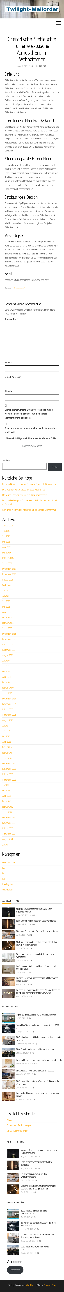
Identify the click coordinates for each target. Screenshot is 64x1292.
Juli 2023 (5, 725)
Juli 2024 (5, 660)
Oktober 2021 (7, 828)
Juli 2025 (5, 595)
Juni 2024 (6, 666)
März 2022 (6, 801)
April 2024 (6, 676)
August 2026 (7, 525)
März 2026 (6, 552)
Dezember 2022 (9, 763)
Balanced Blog (50, 1285)
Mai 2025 (6, 606)
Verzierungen (7, 889)
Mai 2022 (6, 790)
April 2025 (6, 612)
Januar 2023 (7, 758)
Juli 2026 (5, 530)
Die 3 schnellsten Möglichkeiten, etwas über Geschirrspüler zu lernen (37, 1236)
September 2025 (9, 584)
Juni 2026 (6, 536)
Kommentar (11, 319)
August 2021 (7, 839)
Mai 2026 (6, 541)
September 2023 (9, 714)
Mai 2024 (6, 671)
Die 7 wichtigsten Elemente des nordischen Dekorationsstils (39, 1060)
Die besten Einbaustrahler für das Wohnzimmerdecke (24, 494)
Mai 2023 (6, 736)
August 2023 (7, 720)
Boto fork (42, 66)
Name (8, 362)
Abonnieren (15, 1269)
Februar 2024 (8, 687)
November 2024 (9, 639)
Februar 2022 (7, 806)
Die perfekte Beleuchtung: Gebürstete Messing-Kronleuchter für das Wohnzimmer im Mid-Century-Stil (38, 991)
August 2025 (7, 590)
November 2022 (9, 768)
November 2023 (9, 703)
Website (8, 391)
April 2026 (6, 547)
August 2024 (7, 655)
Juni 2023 (6, 730)
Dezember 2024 (9, 633)
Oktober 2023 (7, 709)
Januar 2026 (7, 563)
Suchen (6, 460)
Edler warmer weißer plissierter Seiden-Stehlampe (23, 489)
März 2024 (6, 682)
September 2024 (9, 649)
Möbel (4, 873)
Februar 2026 (8, 557)
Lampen (5, 868)
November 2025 (9, 574)
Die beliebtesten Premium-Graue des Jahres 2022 (35, 1070)
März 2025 (6, 617)
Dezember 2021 (8, 817)
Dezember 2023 (9, 698)
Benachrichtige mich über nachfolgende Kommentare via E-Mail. (31, 430)
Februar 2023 (8, 752)
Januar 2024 (7, 693)
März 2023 (6, 747)
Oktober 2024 (7, 644)
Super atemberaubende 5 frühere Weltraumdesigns (36, 1014)
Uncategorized (19, 288)
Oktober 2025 (7, 579)
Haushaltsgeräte (9, 862)
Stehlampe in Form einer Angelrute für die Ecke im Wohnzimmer (29, 509)
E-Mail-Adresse (13, 376)
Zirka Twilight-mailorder (17, 1130)
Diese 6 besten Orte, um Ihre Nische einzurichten (35, 1049)
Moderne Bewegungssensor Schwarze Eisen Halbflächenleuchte (29, 484)
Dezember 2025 (9, 568)
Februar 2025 (8, 622)
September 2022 (9, 779)
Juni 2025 (6, 601)
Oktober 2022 (7, 774)
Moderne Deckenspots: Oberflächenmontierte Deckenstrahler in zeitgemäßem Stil (37, 943)
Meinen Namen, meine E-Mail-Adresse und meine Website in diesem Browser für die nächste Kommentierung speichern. (29, 413)
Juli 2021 (5, 844)
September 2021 (9, 833)
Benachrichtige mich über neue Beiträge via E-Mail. (32, 438)
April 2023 (6, 741)
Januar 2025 (7, 628)
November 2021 (9, 822)
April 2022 (6, 795)
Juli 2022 (5, 785)
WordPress (30, 1285)
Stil (3, 878)
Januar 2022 (7, 812)
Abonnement (12, 1120)
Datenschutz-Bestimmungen (19, 1125)
